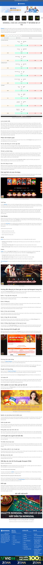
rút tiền (12, 471)
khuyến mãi (10, 371)
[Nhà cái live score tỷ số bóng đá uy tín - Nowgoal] (21, 4)
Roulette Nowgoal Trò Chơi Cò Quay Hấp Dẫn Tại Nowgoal (21, 519)
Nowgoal (2, 28)
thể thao (5, 204)
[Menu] (1, 3)
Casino (2, 251)
